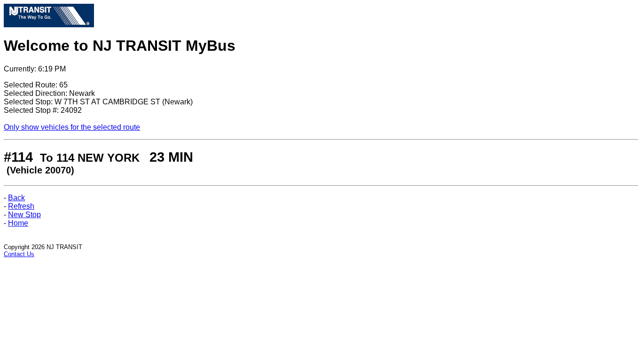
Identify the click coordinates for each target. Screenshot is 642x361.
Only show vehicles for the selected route (72, 127)
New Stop (24, 215)
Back (16, 198)
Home (18, 223)
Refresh (21, 206)
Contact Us (19, 254)
